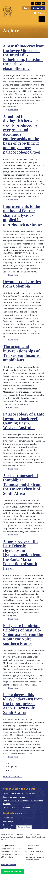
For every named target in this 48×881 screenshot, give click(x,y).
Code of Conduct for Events (14, 797)
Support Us (38, 8)
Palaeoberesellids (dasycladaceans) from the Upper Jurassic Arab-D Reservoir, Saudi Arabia (23, 703)
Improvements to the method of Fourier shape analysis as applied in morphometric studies (22, 215)
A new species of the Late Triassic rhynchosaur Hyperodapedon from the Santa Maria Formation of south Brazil (22, 555)
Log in (26, 8)
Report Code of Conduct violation (16, 807)
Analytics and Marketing (33, 847)
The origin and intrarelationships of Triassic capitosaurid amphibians (22, 353)
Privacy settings (24, 827)
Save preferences (8, 865)
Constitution (8, 818)
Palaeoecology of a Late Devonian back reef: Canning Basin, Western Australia (23, 421)
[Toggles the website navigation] (42, 19)
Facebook (36, 3)
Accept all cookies (12, 871)
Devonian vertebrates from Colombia (22, 284)
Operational (9, 845)
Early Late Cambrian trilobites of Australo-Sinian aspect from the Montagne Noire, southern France (23, 634)
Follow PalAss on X (39, 3)
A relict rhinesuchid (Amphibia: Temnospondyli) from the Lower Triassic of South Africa (22, 484)
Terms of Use (8, 825)
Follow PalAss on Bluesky (43, 3)
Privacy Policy (8, 821)
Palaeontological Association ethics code (19, 793)
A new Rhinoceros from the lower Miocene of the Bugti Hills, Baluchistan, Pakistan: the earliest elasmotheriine (24, 57)
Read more (13, 109)
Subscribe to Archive (12, 776)
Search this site (32, 3)
